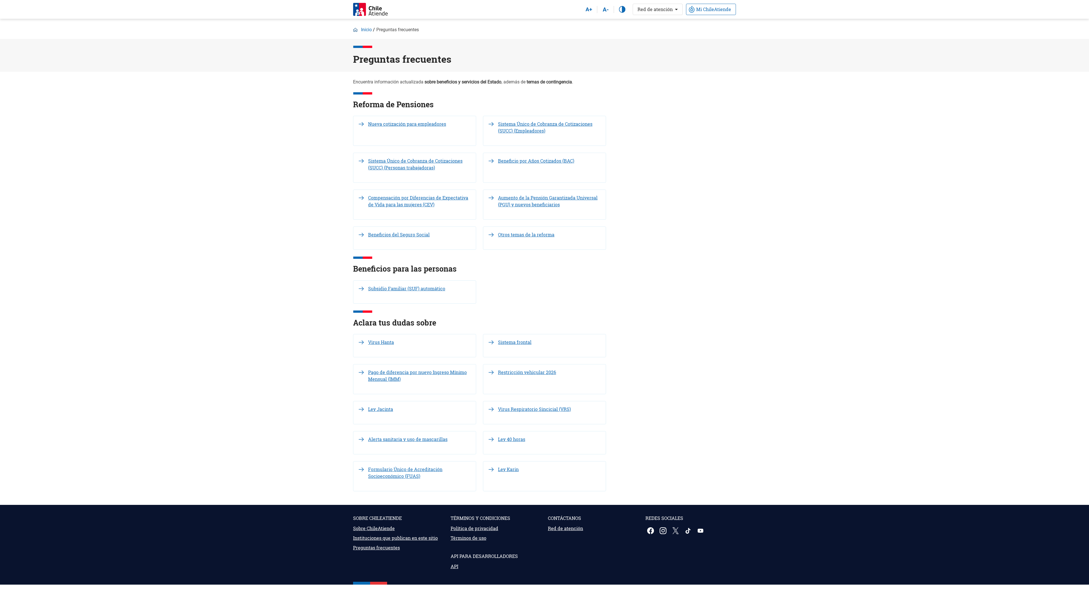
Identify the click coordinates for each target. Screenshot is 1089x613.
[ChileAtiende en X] (676, 530)
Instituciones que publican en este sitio (395, 538)
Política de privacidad (474, 528)
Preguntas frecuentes (376, 548)
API (454, 566)
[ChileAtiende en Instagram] (663, 530)
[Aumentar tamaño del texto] (588, 9)
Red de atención (655, 9)
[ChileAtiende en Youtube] (701, 530)
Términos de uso (468, 538)
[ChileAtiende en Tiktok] (688, 530)
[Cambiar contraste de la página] (622, 9)
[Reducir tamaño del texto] (605, 9)
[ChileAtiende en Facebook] (651, 530)
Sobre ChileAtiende (374, 528)
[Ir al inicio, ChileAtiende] (370, 9)
